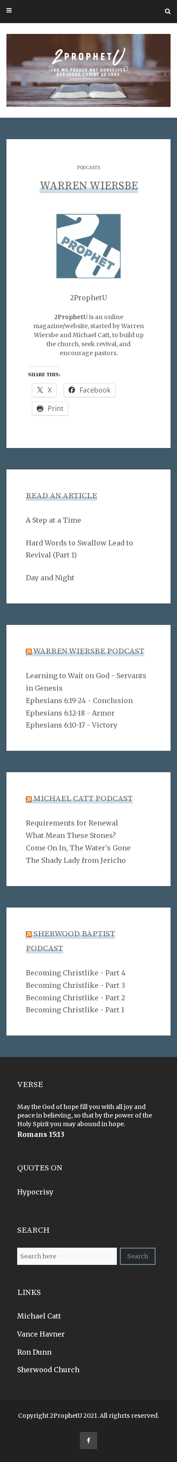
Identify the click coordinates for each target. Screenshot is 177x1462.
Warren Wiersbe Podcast (88, 651)
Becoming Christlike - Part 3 (75, 985)
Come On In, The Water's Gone (78, 848)
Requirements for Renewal (72, 823)
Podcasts (88, 168)
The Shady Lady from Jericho (76, 860)
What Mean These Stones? (71, 835)
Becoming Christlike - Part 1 (75, 1009)
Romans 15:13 (40, 1134)
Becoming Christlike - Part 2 (75, 997)
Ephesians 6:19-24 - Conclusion (79, 700)
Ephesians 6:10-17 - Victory (71, 725)
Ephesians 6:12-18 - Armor (70, 713)
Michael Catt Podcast (83, 799)
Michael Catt (39, 1316)
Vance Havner (41, 1334)
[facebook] (88, 1440)
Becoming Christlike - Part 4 (75, 973)
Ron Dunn (34, 1352)
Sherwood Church (48, 1369)
